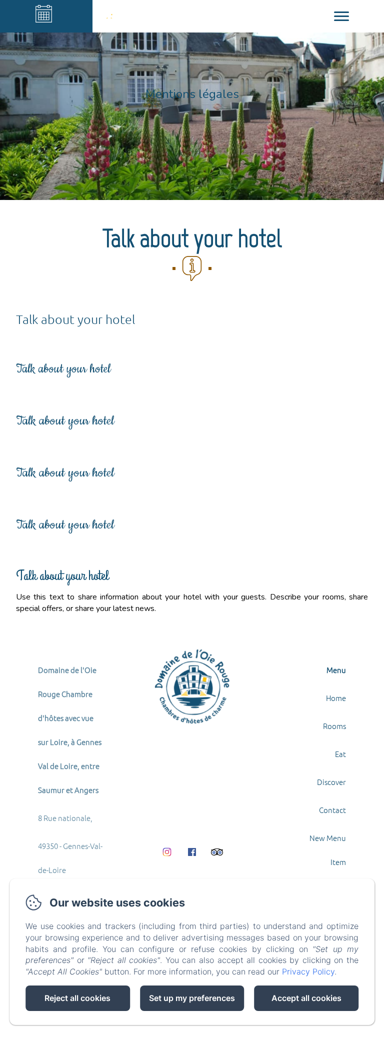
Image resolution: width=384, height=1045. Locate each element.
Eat (340, 753)
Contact (332, 809)
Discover (331, 781)
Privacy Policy (308, 971)
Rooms (334, 725)
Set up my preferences (192, 998)
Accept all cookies (307, 998)
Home (336, 697)
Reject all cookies (77, 998)
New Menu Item (328, 849)
